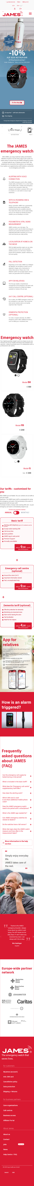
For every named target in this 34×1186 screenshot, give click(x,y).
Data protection (9, 1087)
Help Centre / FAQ (10, 1155)
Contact (6, 1139)
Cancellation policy (10, 1082)
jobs (5, 1144)
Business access (9, 1115)
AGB (13, 1172)
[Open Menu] (29, 13)
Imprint (6, 1172)
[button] (16, 375)
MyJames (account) (10, 1072)
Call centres (7, 1110)
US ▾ (13, 5)
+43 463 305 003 (11, 2)
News (5, 1150)
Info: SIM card (8, 1077)
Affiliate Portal (8, 1121)
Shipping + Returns (10, 1092)
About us (6, 1134)
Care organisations (10, 1105)
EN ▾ (18, 5)
